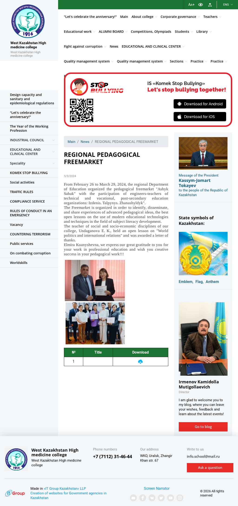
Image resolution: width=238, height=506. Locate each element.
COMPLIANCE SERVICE (27, 201)
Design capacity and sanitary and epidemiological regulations (32, 98)
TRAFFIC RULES (21, 192)
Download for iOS (199, 117)
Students (182, 31)
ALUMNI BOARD (111, 31)
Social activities (22, 182)
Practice (197, 61)
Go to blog (203, 426)
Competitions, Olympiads (151, 31)
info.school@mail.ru (203, 456)
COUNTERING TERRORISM (30, 234)
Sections (176, 61)
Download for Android (203, 104)
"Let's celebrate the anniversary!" (90, 16)
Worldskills (18, 262)
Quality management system (87, 61)
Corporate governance (178, 16)
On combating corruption (30, 253)
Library (202, 31)
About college (142, 16)
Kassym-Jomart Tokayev (195, 182)
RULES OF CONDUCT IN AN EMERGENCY (31, 213)
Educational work (78, 31)
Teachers (210, 16)
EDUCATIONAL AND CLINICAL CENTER (151, 46)
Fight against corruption (83, 46)
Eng (226, 4)
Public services (21, 243)
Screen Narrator (156, 488)
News (114, 46)
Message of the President (198, 175)
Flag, (199, 281)
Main (124, 16)
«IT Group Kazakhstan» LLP (65, 488)
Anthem (212, 281)
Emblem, (186, 281)
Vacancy (16, 224)
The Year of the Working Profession (29, 128)
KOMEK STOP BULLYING (29, 173)
